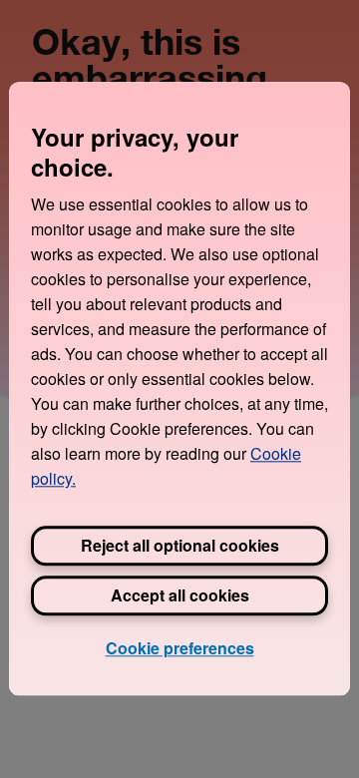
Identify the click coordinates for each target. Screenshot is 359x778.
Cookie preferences (180, 647)
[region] (179, 388)
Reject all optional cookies (180, 545)
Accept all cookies (180, 595)
